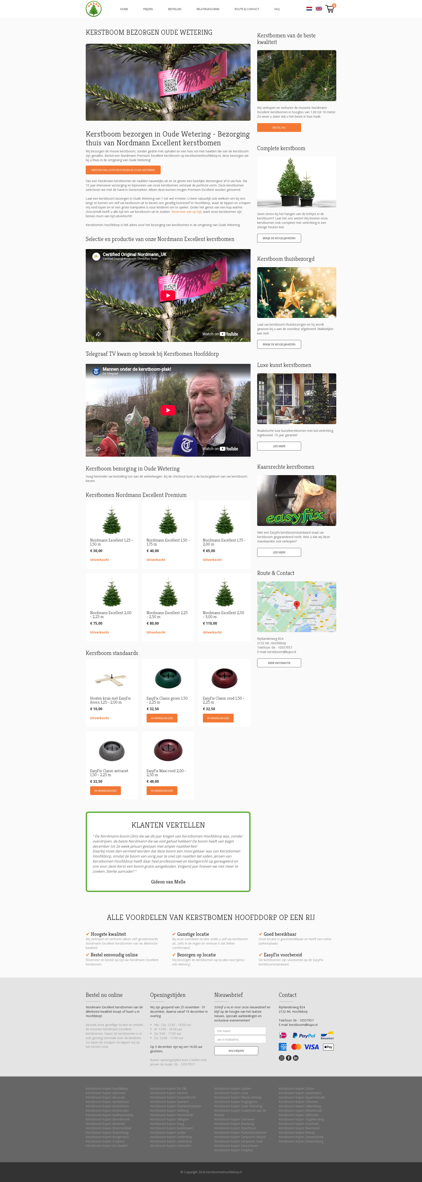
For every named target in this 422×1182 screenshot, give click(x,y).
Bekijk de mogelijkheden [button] (279, 238)
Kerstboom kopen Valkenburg (300, 1106)
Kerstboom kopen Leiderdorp (171, 1137)
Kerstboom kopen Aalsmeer (106, 1093)
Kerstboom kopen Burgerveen (107, 1137)
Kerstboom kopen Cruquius (105, 1141)
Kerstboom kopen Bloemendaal (108, 1128)
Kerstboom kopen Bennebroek (108, 1119)
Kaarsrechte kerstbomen (285, 467)
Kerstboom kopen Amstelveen (107, 1106)
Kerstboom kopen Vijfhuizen (299, 1115)
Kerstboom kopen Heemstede (171, 1115)
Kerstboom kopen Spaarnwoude (302, 1097)
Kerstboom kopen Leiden (168, 1132)
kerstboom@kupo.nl (281, 652)
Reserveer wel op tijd (186, 212)
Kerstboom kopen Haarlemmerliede (175, 1106)
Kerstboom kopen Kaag (167, 1124)
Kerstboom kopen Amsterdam (107, 1110)
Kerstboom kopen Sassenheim (236, 1146)
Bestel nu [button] (279, 128)
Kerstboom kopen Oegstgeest (235, 1102)
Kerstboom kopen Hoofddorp (107, 1088)
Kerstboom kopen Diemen (169, 1093)
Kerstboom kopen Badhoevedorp (109, 1115)
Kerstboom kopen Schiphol (233, 1150)
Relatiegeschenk (208, 9)
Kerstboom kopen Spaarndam (300, 1093)
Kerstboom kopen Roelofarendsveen (240, 1132)
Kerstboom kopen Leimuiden (170, 1146)
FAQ (277, 9)
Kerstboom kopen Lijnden (232, 1088)
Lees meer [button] (279, 446)
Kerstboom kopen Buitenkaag (107, 1132)
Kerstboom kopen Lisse (231, 1093)
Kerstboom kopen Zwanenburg (301, 1141)
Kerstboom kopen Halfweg (169, 1110)
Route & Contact (247, 9)
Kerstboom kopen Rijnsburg (234, 1124)
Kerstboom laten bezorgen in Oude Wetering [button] (123, 170)
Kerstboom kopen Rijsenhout (235, 1128)
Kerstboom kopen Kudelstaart (171, 1128)
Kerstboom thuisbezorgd (286, 259)
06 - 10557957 (282, 647)
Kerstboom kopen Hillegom (169, 1119)
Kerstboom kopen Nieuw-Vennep (238, 1097)
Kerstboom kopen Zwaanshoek (301, 1137)
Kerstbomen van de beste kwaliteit (286, 39)
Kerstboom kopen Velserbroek (300, 1110)
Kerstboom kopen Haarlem (169, 1102)
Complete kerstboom (281, 148)
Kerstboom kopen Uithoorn (298, 1102)
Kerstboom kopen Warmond (299, 1128)
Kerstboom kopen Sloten (296, 1088)
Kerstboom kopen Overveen (234, 1119)
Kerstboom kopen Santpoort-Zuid (238, 1141)
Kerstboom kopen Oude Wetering (238, 1106)
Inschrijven (236, 1051)
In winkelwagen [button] (162, 718)
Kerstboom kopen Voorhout (299, 1124)
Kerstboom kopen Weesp (297, 1132)
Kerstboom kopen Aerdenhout (107, 1102)
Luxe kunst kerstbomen (284, 365)
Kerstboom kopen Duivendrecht (173, 1097)
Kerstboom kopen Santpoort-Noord (240, 1137)
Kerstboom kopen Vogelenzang (301, 1119)
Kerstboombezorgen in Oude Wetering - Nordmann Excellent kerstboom (94, 9)
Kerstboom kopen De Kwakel (106, 1146)
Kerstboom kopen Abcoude (105, 1097)
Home (124, 9)
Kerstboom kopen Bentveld (105, 1124)
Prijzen (148, 9)
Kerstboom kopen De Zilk (168, 1088)
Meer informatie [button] (279, 663)
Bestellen (174, 9)
